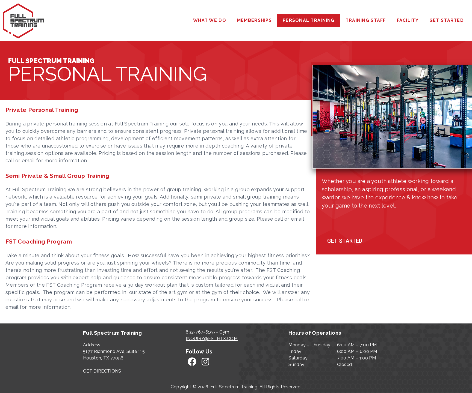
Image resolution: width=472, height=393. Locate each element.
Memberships (254, 20)
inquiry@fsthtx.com (212, 338)
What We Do (209, 20)
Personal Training (309, 20)
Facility (407, 20)
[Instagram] (205, 362)
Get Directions (102, 371)
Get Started (446, 20)
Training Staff (366, 20)
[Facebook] (192, 362)
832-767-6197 (201, 332)
